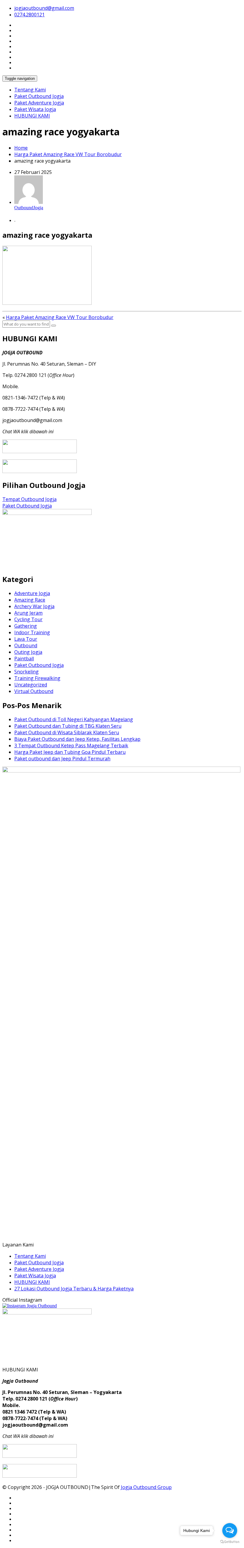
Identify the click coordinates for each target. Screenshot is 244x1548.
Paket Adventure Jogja (39, 102)
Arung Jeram (28, 613)
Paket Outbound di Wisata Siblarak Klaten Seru (66, 732)
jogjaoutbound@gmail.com (44, 8)
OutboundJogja (28, 207)
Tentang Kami (30, 89)
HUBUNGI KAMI (32, 115)
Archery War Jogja (34, 606)
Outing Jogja (28, 652)
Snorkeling (26, 671)
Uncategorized (30, 684)
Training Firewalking (37, 678)
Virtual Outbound (33, 691)
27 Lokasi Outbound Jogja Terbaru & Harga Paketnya (74, 1288)
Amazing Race (29, 600)
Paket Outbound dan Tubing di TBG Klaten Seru (67, 726)
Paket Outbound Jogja (39, 96)
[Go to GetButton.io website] (229, 1542)
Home (21, 148)
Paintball (24, 658)
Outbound (25, 645)
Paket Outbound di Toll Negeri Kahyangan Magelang (73, 719)
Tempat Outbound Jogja (29, 499)
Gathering (25, 626)
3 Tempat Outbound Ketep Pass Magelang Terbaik (71, 745)
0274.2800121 (29, 14)
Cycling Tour (28, 619)
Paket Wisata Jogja (35, 109)
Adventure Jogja (32, 593)
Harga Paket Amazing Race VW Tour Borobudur (68, 154)
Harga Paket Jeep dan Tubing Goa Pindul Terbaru (70, 752)
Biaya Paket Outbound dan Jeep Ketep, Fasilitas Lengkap (77, 739)
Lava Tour (25, 639)
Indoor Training (32, 632)
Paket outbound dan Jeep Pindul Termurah (62, 758)
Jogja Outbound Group (146, 1487)
